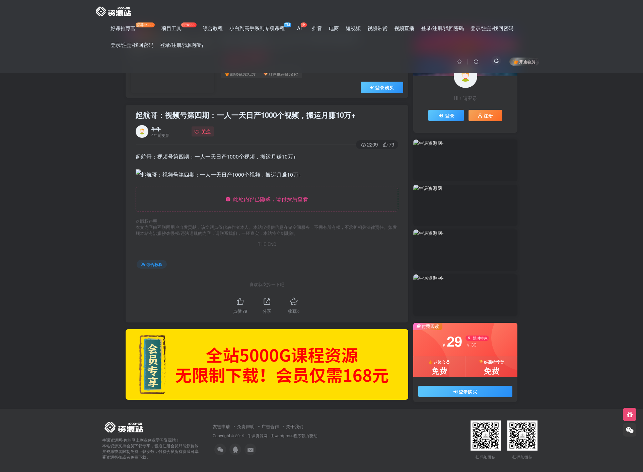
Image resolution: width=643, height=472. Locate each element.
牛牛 (156, 128)
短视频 (353, 27)
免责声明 (246, 426)
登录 (449, 115)
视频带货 (377, 27)
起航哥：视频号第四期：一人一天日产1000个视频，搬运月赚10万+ (246, 114)
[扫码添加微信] (629, 430)
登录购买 (384, 87)
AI (301, 26)
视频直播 (404, 27)
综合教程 (213, 27)
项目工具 (178, 26)
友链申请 (221, 426)
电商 (334, 27)
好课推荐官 (132, 26)
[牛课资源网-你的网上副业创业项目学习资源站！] (114, 10)
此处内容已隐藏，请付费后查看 (269, 199)
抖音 (317, 27)
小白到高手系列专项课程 (259, 26)
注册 (488, 115)
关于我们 (294, 426)
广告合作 (270, 426)
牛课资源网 (257, 435)
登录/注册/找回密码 (442, 27)
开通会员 (527, 61)
